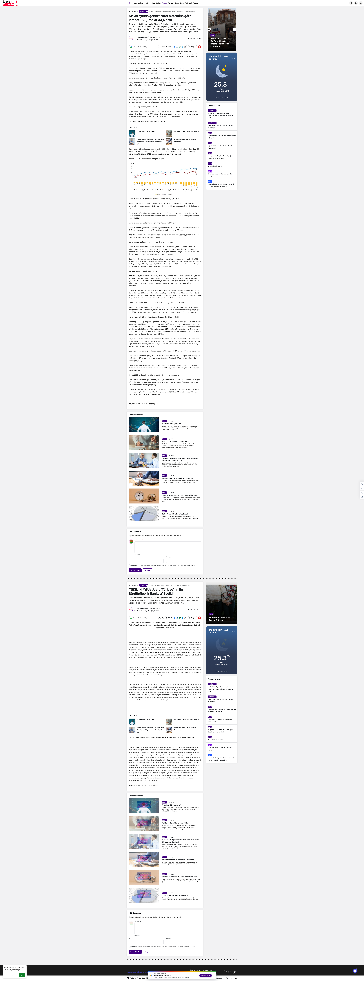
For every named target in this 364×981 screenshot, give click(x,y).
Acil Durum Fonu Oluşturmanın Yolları (175, 441)
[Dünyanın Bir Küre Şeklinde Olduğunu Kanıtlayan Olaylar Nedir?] (221, 156)
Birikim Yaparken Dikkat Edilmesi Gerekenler (178, 478)
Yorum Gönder (135, 570)
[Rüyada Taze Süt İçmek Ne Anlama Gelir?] (222, 29)
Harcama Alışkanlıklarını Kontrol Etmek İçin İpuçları (180, 495)
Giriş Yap (148, 570)
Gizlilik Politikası (8, 975)
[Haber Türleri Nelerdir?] (221, 165)
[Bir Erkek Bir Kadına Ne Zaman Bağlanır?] (221, 603)
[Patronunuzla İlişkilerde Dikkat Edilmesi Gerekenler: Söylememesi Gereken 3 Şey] (146, 141)
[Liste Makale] (9, 3)
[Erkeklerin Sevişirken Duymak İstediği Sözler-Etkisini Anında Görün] (221, 184)
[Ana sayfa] (129, 3)
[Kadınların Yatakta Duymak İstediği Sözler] (221, 174)
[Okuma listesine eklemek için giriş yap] (199, 46)
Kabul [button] (22, 975)
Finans (164, 421)
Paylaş (235, 978)
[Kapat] (214, 973)
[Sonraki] (234, 29)
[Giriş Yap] (356, 3)
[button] (146, 11)
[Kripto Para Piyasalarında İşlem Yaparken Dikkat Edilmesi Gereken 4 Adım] (221, 114)
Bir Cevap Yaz (135, 532)
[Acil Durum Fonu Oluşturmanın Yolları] (183, 133)
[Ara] (351, 3)
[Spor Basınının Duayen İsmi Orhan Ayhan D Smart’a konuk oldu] (221, 136)
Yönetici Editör (139, 37)
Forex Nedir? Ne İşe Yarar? (171, 424)
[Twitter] (230, 972)
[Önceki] (209, 29)
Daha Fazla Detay (221, 97)
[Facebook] (226, 972)
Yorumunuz (139, 540)
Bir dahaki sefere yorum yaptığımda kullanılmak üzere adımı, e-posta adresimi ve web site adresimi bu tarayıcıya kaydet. (163, 565)
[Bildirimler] (361, 3)
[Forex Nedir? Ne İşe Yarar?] (146, 133)
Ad (130, 557)
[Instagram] (235, 972)
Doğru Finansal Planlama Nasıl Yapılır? (175, 514)
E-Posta (169, 557)
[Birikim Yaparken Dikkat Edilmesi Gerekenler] (183, 141)
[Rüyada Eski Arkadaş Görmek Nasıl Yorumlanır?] (221, 146)
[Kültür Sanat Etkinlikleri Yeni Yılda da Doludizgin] (221, 125)
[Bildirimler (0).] (362, 497)
